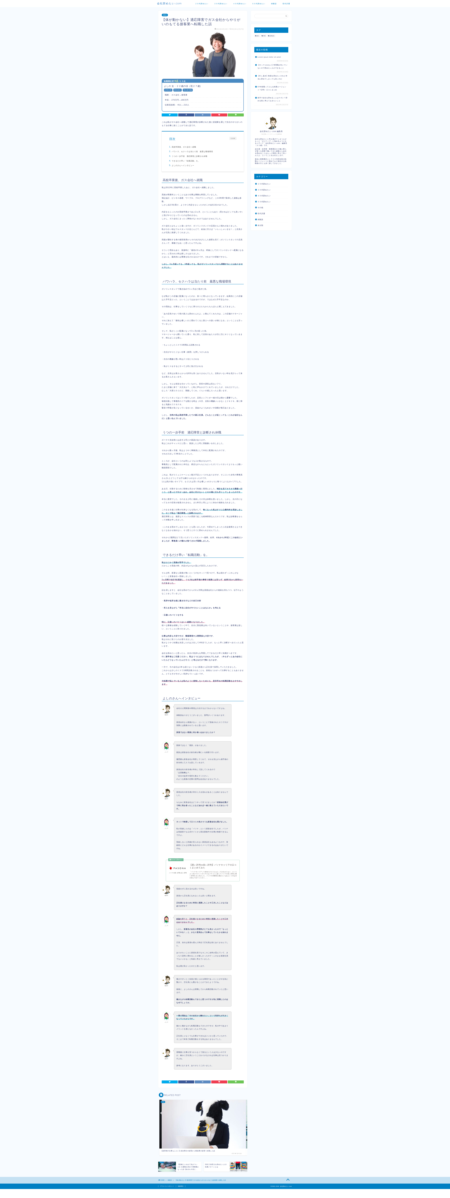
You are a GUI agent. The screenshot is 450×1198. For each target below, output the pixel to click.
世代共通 (286, 4)
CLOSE (233, 138)
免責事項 (180, 1186)
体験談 (274, 4)
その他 (260, 208)
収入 (258, 35)
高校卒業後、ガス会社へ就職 (184, 147)
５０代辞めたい (258, 4)
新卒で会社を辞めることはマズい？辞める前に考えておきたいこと (272, 99)
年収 (264, 35)
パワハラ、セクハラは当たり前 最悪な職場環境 (192, 151)
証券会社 (272, 35)
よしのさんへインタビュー (183, 165)
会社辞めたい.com (169, 3)
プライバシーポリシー (167, 1186)
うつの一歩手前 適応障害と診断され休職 (189, 156)
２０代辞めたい (201, 4)
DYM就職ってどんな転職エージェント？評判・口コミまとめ (272, 88)
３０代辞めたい (220, 4)
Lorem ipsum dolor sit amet (269, 57)
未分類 (260, 225)
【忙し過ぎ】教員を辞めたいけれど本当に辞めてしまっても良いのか (272, 77)
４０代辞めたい (239, 4)
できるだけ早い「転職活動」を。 (186, 161)
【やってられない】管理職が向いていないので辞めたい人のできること (272, 66)
